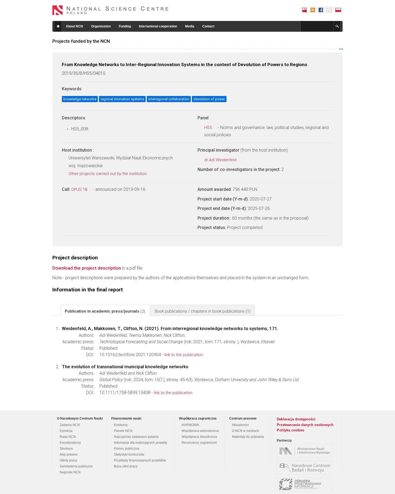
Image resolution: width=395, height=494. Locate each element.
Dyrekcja (66, 430)
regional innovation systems (122, 99)
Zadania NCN (70, 425)
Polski (338, 10)
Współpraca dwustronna (199, 436)
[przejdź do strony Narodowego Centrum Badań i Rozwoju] (306, 468)
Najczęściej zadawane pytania (136, 436)
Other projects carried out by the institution (108, 173)
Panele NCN (123, 430)
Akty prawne (69, 454)
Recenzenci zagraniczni (199, 442)
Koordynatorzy (70, 442)
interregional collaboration (168, 99)
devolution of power (209, 99)
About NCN (74, 26)
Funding (125, 26)
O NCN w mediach (245, 430)
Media (189, 26)
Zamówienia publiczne (76, 466)
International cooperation (158, 26)
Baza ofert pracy (126, 466)
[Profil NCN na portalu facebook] (320, 10)
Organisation (101, 26)
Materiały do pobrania (248, 436)
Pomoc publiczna (126, 448)
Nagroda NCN (70, 472)
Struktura (66, 448)
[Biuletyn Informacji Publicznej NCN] (304, 10)
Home (58, 26)
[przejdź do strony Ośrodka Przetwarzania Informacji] (306, 484)
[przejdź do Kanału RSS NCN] (312, 10)
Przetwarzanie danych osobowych (305, 425)
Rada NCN (68, 436)
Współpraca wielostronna (200, 430)
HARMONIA (190, 425)
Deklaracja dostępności (296, 419)
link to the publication (183, 354)
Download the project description (86, 268)
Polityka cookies (290, 430)
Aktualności (240, 425)
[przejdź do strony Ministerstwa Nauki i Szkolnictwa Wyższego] (306, 451)
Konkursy (121, 425)
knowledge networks (79, 99)
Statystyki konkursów (129, 454)
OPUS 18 (79, 189)
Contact (208, 26)
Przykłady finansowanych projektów (140, 460)
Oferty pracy (68, 460)
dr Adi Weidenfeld (221, 159)
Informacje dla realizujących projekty (140, 442)
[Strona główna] (110, 10)
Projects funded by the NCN (81, 41)
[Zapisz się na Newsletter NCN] (329, 10)
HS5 (208, 127)
